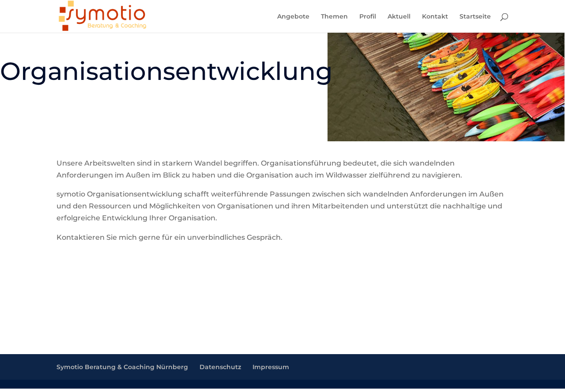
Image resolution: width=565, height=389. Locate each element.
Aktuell (399, 16)
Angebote (293, 16)
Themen (334, 16)
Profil (367, 16)
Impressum (270, 367)
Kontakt (435, 16)
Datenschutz (220, 367)
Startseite (475, 16)
